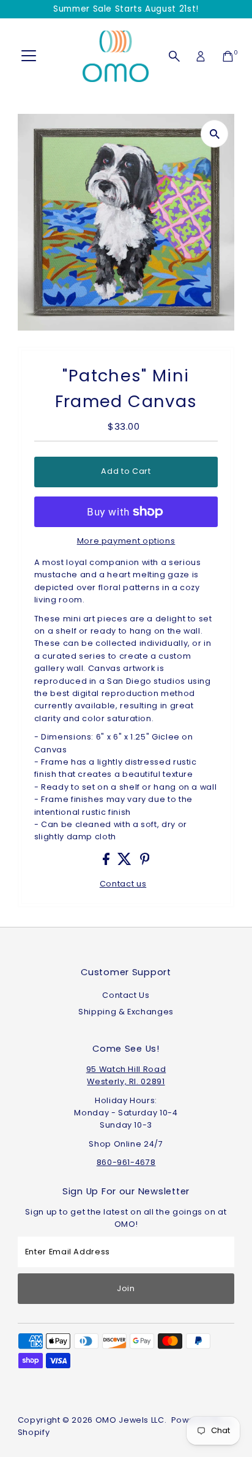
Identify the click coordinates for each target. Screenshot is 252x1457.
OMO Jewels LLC (130, 1420)
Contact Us (125, 995)
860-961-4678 (126, 1162)
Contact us (123, 884)
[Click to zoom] (214, 134)
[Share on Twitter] (125, 862)
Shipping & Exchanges (126, 1011)
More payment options (126, 541)
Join (126, 1288)
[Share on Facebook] (107, 862)
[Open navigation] (29, 56)
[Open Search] (174, 56)
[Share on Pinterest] (145, 862)
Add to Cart (125, 471)
